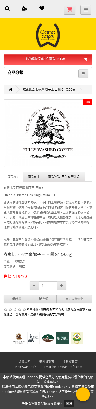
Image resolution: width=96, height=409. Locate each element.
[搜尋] (7, 9)
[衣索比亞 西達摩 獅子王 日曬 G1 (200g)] (48, 133)
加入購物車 (75, 299)
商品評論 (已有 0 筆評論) (64, 177)
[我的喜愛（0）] (41, 9)
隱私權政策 (74, 362)
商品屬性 (34, 177)
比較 (19, 299)
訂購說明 (28, 362)
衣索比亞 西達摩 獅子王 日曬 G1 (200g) (49, 89)
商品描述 (13, 177)
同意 (69, 403)
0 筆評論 (32, 309)
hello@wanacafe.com (67, 367)
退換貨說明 (50, 362)
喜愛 (45, 299)
